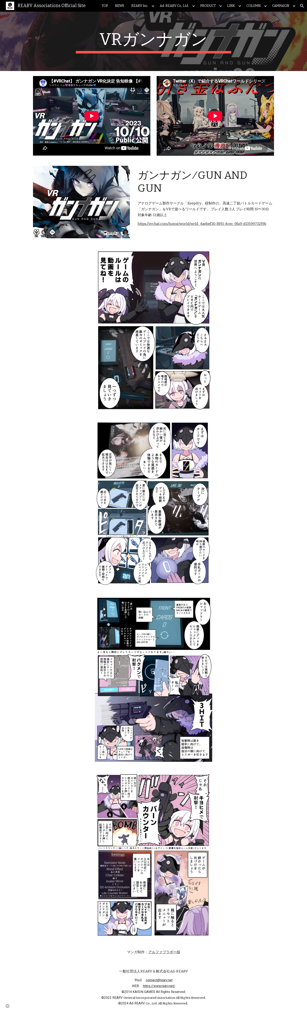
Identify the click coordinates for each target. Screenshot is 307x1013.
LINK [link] (231, 6)
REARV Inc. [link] (139, 6)
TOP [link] (105, 6)
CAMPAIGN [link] (280, 6)
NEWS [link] (119, 6)
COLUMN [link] (253, 6)
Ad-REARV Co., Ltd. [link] (174, 6)
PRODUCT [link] (208, 6)
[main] (153, 41)
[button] (302, 6)
